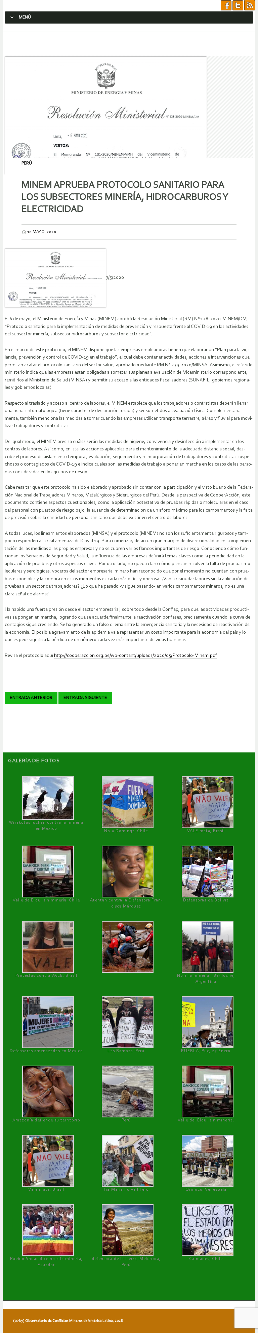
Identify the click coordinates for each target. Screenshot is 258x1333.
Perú (27, 163)
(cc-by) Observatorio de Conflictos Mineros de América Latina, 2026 (68, 1321)
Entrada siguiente (85, 698)
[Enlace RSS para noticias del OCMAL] (249, 5)
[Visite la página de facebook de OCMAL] (226, 5)
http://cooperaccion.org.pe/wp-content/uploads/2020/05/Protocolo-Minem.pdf (135, 655)
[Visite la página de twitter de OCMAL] (237, 5)
